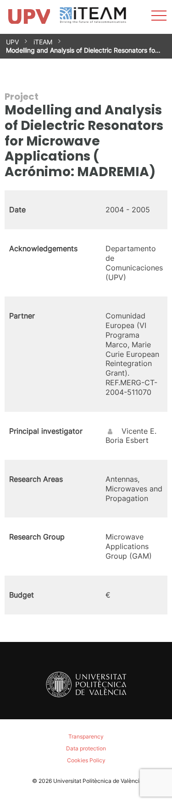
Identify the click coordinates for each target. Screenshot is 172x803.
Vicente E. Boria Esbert (130, 435)
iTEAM (42, 42)
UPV (12, 42)
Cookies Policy (86, 760)
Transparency (86, 736)
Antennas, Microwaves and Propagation (133, 488)
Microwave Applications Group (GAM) (128, 546)
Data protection (86, 748)
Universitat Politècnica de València (98, 780)
